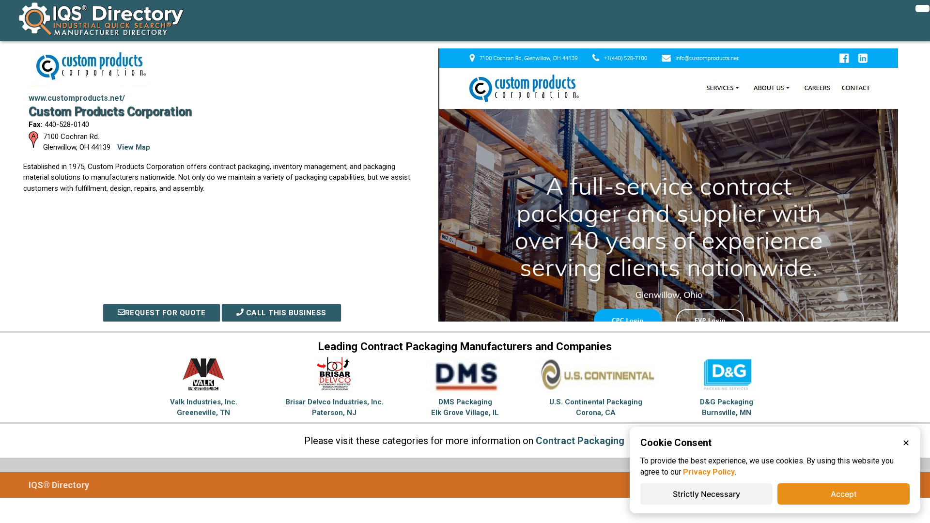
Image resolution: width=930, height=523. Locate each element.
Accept (844, 494)
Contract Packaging (580, 440)
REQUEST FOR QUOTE (165, 312)
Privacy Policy (709, 472)
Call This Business (285, 312)
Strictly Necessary (706, 494)
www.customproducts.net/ (77, 98)
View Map (133, 147)
